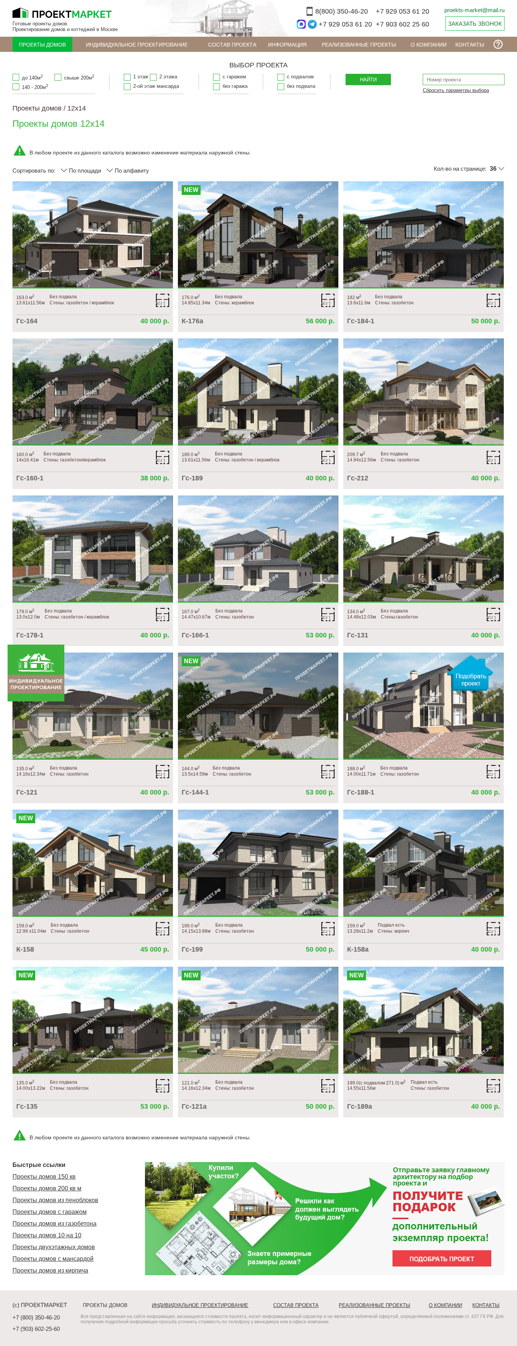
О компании (429, 45)
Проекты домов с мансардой (52, 1259)
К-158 (25, 949)
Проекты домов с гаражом (49, 1212)
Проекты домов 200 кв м (46, 1188)
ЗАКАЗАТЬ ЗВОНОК (475, 23)
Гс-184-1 (360, 321)
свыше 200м (79, 77)
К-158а (358, 949)
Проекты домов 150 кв (44, 1176)
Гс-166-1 (195, 635)
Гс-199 (192, 949)
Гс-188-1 (360, 792)
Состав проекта (232, 45)
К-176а (192, 321)
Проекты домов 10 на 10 (46, 1235)
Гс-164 (26, 321)
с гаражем (234, 76)
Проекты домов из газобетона (54, 1223)
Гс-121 (26, 792)
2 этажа (168, 76)
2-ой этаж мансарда (156, 86)
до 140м (32, 77)
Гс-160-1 (30, 478)
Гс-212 (357, 478)
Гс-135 (26, 1106)
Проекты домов (42, 45)
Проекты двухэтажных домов (53, 1247)
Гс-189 (192, 478)
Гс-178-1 (30, 635)
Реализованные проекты (359, 45)
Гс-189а (359, 1106)
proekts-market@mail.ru (474, 10)
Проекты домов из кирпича (50, 1270)
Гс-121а (194, 1106)
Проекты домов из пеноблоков (55, 1200)
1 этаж (140, 76)
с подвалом (300, 76)
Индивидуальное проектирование (137, 45)
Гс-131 (357, 635)
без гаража (235, 86)
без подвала (301, 86)
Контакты (469, 45)
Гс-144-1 (195, 792)
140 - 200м (35, 86)
